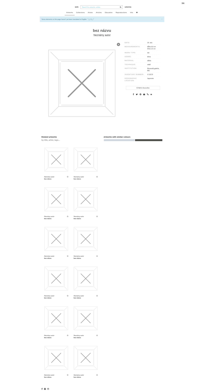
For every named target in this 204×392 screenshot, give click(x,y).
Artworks (69, 12)
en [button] (183, 3)
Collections (80, 12)
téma (149, 56)
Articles (99, 12)
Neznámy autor (102, 35)
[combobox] (102, 7)
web (77, 7)
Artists (90, 12)
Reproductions (121, 12)
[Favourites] (137, 12)
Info (131, 12)
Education (109, 12)
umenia (128, 7)
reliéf (149, 64)
